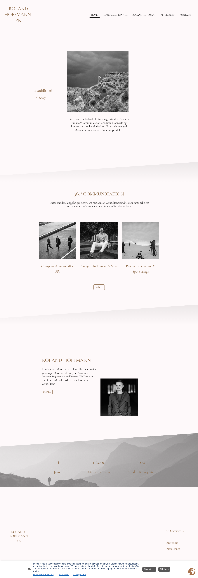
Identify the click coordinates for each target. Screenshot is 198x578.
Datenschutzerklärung (43, 574)
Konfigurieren (79, 574)
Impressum (64, 574)
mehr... (99, 287)
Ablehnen (164, 569)
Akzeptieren (149, 569)
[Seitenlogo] (18, 26)
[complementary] (192, 572)
